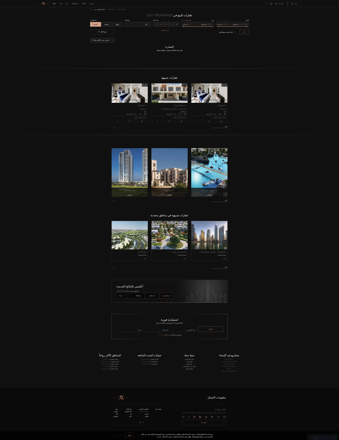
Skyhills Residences (229, 364)
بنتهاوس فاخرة (189, 368)
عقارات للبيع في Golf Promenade (149, 359)
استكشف (129, 195)
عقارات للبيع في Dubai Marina (110, 359)
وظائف (146, 416)
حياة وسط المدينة (189, 359)
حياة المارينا (189, 364)
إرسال (211, 329)
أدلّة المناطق (128, 411)
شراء (54, 3)
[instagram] (212, 417)
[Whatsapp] (206, 417)
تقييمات (146, 414)
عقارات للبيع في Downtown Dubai (110, 361)
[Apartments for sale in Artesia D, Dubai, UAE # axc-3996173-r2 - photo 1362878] (130, 93)
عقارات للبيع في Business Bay (110, 368)
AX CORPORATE (143, 411)
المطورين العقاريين (143, 409)
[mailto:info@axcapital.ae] (183, 417)
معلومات (159, 437)
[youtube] (224, 417)
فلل (117, 414)
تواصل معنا (158, 409)
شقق (116, 409)
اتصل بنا (281, 3)
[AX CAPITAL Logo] (120, 397)
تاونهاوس (115, 416)
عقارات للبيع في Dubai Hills (110, 366)
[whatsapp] (271, 3)
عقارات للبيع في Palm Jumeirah (109, 364)
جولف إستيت (189, 361)
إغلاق (129, 435)
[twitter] (194, 417)
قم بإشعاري (166, 296)
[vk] (218, 417)
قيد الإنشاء (75, 3)
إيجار (61, 3)
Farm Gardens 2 (229, 359)
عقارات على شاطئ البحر (189, 366)
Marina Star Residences (229, 366)
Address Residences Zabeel (229, 361)
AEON (229, 368)
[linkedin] (200, 417)
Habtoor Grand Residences (229, 371)
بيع (67, 3)
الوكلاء (83, 3)
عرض (144, 258)
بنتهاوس (116, 411)
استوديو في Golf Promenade (149, 364)
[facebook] (188, 417)
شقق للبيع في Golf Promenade (149, 361)
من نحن (92, 3)
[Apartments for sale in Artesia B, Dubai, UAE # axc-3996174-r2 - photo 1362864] (209, 93)
